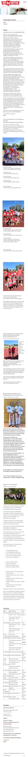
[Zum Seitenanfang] (24, 755)
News (4, 22)
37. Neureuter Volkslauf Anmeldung (12, 737)
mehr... (4, 741)
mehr (4, 115)
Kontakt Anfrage (7, 723)
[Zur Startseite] (10, 3)
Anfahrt (5, 718)
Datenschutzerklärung (15, 753)
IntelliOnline (7, 755)
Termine (5, 24)
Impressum (6, 753)
